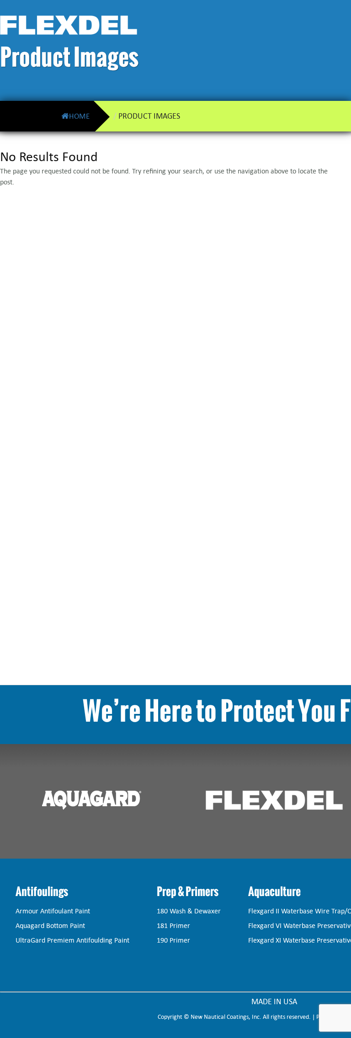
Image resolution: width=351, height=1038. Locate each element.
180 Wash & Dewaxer (189, 911)
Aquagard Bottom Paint (50, 925)
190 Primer (173, 940)
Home (79, 116)
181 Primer (173, 925)
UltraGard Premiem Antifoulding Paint (72, 940)
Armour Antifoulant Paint (53, 911)
